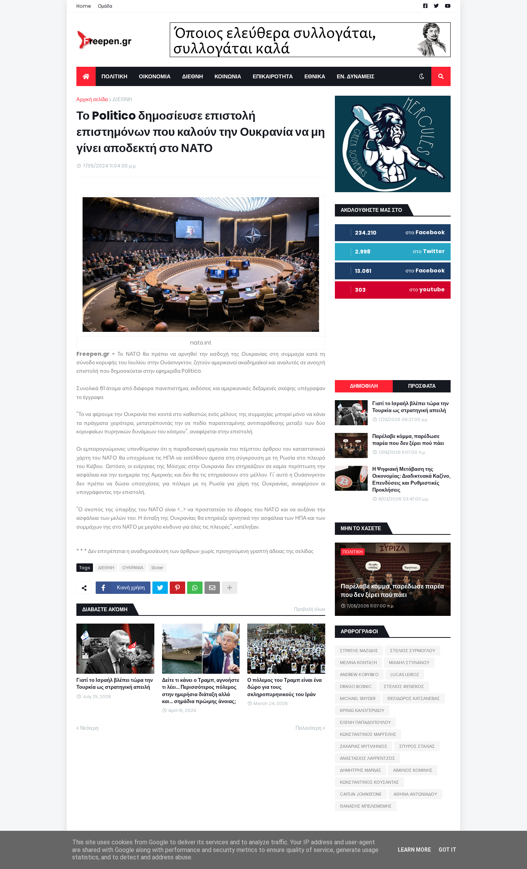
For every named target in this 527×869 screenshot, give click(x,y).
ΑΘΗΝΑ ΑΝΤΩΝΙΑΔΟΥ (415, 794)
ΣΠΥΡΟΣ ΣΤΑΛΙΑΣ (417, 746)
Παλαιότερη (308, 728)
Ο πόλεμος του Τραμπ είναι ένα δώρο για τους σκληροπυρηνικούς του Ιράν (284, 687)
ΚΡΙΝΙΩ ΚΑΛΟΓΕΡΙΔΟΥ (362, 710)
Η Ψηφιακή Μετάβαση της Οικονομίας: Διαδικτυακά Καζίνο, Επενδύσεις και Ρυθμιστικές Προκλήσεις (411, 480)
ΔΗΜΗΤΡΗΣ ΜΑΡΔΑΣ (360, 770)
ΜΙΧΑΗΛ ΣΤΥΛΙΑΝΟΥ (409, 662)
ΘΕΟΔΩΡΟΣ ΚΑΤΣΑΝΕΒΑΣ (413, 698)
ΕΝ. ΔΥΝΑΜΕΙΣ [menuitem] (355, 76)
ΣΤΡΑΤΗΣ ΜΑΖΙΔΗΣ (359, 651)
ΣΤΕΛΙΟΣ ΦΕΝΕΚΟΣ (404, 686)
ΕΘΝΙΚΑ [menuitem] (314, 76)
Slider (157, 568)
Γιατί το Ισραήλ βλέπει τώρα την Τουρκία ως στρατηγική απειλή (114, 684)
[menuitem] (86, 76)
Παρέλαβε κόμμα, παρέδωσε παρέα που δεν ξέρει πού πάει (408, 440)
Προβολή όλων (309, 609)
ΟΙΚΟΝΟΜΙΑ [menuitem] (155, 76)
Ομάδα (105, 6)
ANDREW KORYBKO (359, 674)
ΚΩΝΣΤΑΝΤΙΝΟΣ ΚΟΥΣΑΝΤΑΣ (369, 782)
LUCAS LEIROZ (404, 674)
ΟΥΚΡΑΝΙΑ (132, 568)
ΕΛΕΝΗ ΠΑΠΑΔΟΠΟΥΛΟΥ (365, 722)
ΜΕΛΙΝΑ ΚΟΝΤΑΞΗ (358, 662)
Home (83, 6)
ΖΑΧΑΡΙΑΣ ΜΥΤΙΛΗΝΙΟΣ (363, 746)
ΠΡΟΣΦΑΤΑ (422, 386)
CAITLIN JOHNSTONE (361, 794)
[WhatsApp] (195, 588)
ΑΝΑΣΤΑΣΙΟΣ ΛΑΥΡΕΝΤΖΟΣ (367, 758)
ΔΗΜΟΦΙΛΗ (364, 386)
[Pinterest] (177, 588)
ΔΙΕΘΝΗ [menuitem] (192, 76)
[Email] (212, 588)
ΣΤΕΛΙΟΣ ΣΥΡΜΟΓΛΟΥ (412, 651)
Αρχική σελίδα (92, 99)
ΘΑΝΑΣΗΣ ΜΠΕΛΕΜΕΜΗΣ (366, 806)
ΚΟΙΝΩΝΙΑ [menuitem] (228, 76)
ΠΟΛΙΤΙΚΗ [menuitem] (114, 76)
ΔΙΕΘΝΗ (122, 99)
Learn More (414, 850)
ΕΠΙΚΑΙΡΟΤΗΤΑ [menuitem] (273, 76)
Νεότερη (89, 728)
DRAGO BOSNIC (356, 686)
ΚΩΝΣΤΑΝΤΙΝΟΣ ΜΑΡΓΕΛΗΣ (368, 734)
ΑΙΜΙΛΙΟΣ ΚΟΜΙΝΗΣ (412, 770)
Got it (447, 850)
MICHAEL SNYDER (357, 698)
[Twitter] (160, 588)
